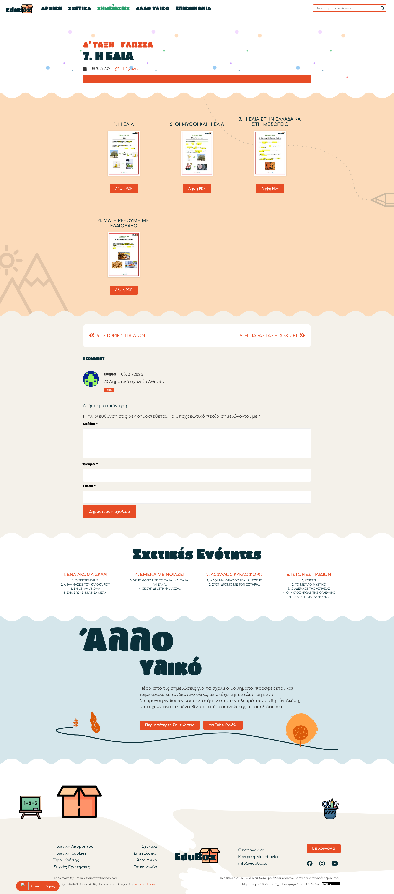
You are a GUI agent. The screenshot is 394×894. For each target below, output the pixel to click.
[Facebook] (310, 863)
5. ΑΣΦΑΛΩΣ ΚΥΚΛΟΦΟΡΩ (234, 574)
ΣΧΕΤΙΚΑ (79, 9)
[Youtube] (335, 863)
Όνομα (90, 464)
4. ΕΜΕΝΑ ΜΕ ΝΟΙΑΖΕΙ (159, 574)
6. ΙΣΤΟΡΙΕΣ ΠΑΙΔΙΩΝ (309, 574)
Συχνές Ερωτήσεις (71, 867)
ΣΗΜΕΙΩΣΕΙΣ (113, 9)
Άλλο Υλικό (147, 860)
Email (89, 486)
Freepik (80, 877)
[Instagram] (322, 863)
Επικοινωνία (193, 9)
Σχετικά (149, 846)
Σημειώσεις (145, 853)
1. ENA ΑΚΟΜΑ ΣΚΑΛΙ (85, 574)
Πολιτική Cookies (69, 853)
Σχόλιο (90, 424)
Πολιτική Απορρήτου (73, 846)
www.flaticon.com (105, 877)
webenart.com (145, 884)
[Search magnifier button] (382, 8)
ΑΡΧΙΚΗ (51, 9)
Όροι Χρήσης (66, 860)
